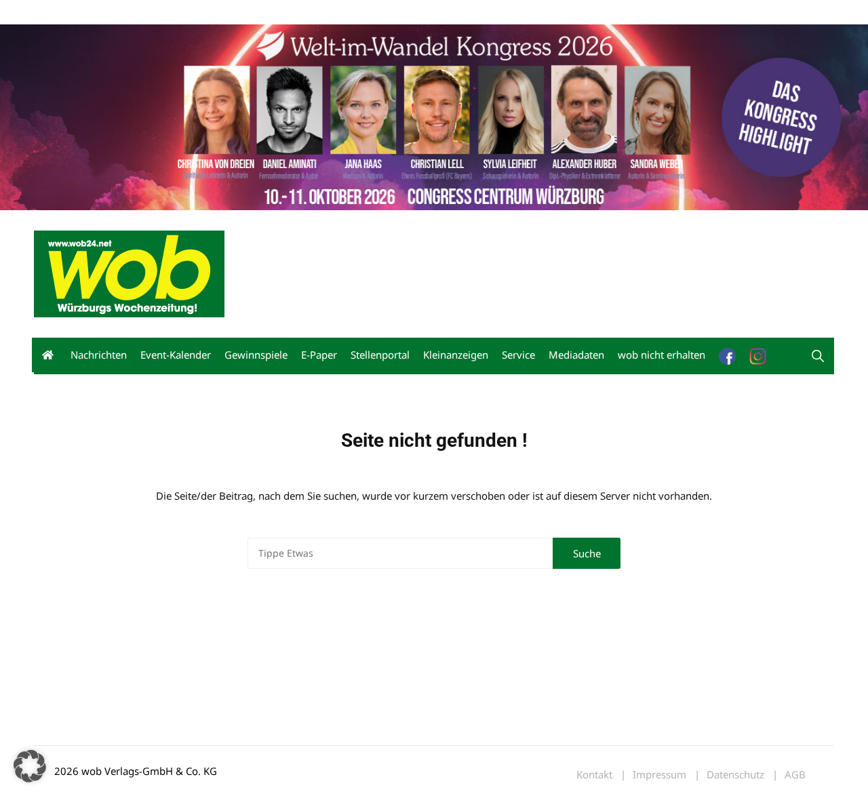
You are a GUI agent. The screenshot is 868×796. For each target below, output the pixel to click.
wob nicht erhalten (127, 12)
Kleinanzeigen (455, 354)
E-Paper (319, 354)
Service (518, 354)
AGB (795, 775)
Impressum (235, 12)
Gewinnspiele (256, 354)
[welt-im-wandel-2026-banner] (434, 116)
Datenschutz (735, 775)
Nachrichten (99, 354)
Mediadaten (58, 12)
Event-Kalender (175, 354)
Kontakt (188, 12)
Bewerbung (287, 12)
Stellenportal (380, 354)
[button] (818, 356)
